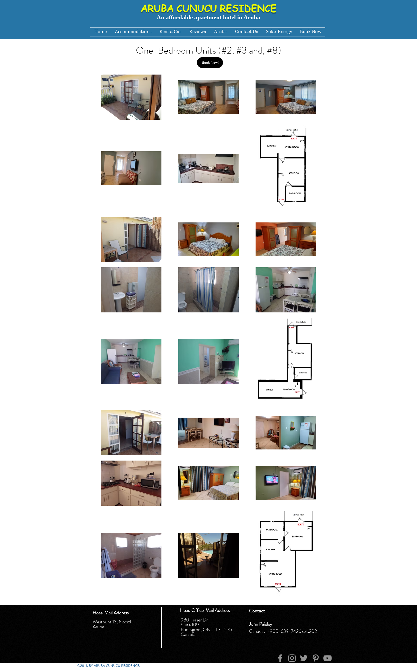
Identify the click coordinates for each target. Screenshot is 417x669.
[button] (220, 32)
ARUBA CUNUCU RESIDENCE (209, 7)
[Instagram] (292, 658)
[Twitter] (304, 658)
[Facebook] (280, 658)
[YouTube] (327, 658)
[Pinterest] (316, 658)
